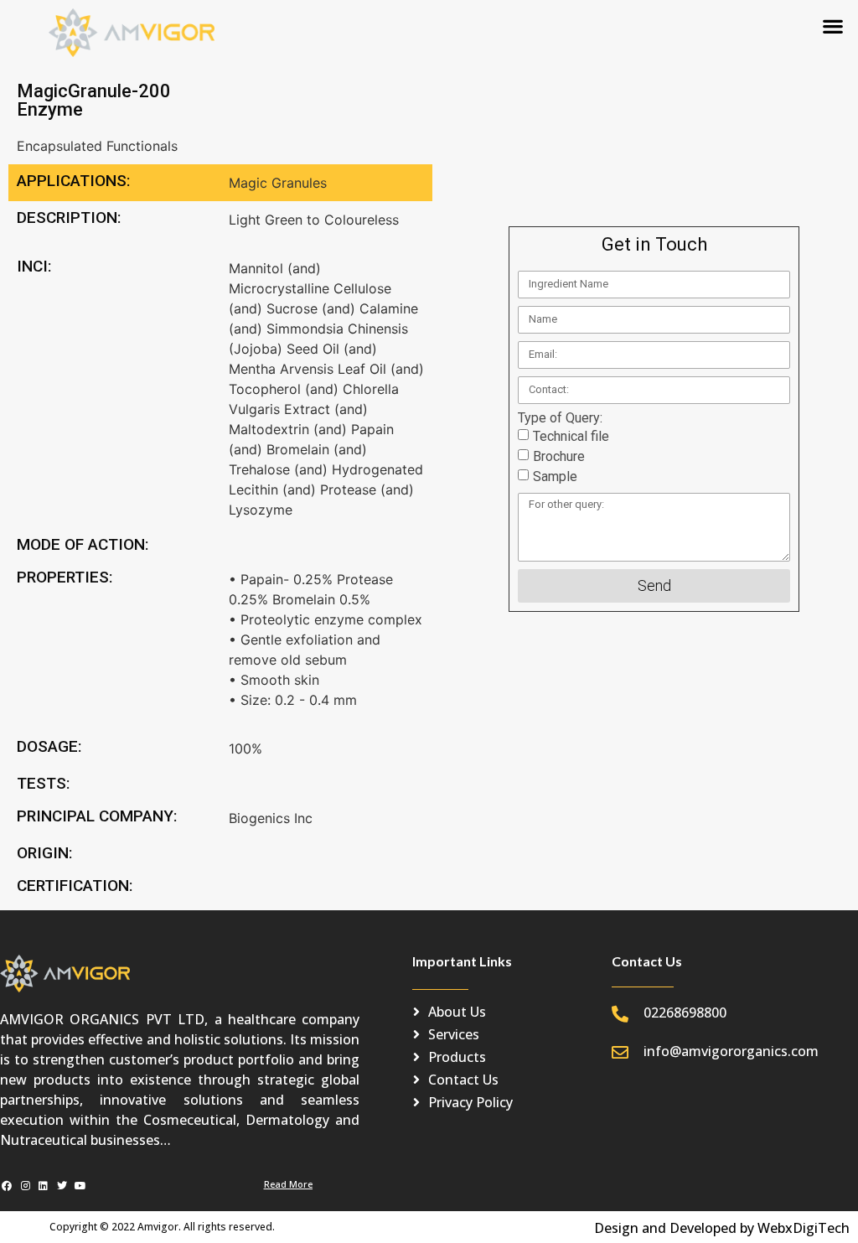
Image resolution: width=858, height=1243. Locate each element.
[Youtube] (80, 1186)
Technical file (571, 435)
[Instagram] (25, 1186)
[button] (833, 25)
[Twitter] (61, 1186)
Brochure (559, 456)
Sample (555, 476)
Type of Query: (560, 418)
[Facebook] (7, 1186)
